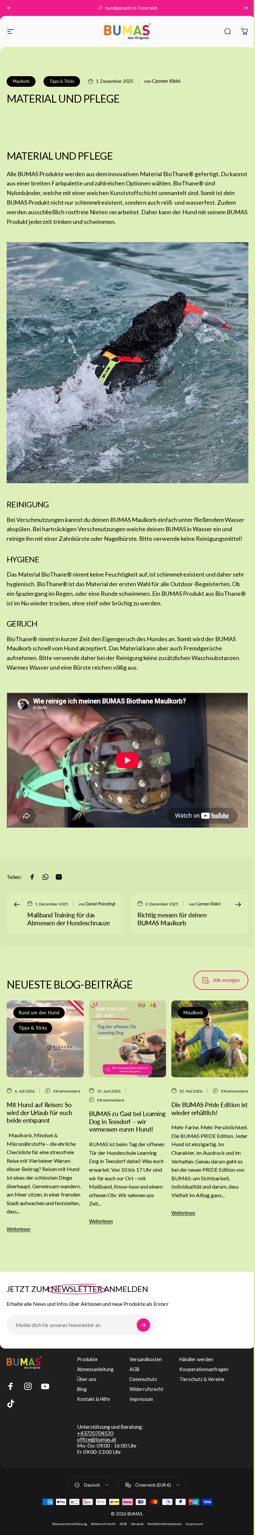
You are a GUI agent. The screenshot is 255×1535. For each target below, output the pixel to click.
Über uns (86, 1379)
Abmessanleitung (95, 1369)
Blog (82, 1389)
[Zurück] (9, 8)
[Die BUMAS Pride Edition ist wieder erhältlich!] (209, 1038)
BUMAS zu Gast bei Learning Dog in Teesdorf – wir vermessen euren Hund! (127, 1121)
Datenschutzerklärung (69, 1524)
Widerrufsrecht (146, 1389)
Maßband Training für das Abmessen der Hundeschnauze (68, 919)
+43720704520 (95, 1433)
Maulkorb (21, 81)
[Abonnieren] (143, 1325)
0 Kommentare (66, 1091)
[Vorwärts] (245, 8)
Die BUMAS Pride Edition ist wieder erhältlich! (209, 1108)
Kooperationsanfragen (203, 1369)
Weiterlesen (19, 1229)
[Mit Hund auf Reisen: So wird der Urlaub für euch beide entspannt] (45, 1038)
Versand (137, 1524)
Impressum (141, 1399)
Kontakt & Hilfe (93, 1399)
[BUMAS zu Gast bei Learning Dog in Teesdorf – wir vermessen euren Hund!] (127, 1038)
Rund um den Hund (39, 1012)
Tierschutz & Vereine (201, 1379)
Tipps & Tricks (61, 81)
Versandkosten (145, 1359)
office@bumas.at (96, 1439)
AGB (134, 1369)
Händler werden (196, 1359)
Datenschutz (143, 1379)
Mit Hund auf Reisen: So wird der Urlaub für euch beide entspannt (39, 1112)
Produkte (87, 1359)
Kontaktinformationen (164, 1524)
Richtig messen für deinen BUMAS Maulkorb (172, 919)
